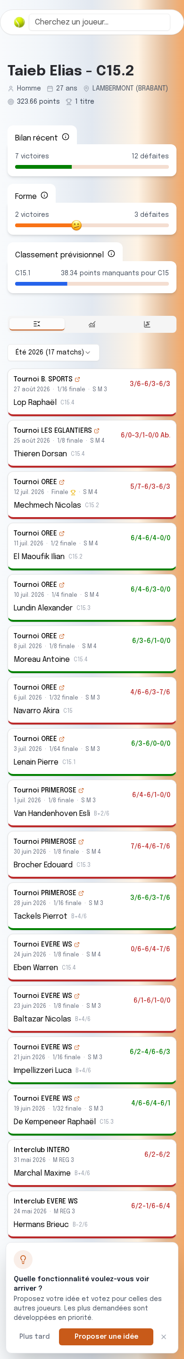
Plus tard (34, 1337)
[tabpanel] (92, 791)
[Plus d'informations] (65, 136)
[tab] (37, 324)
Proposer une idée (106, 1337)
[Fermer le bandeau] (163, 1336)
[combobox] (99, 22)
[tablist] (92, 324)
